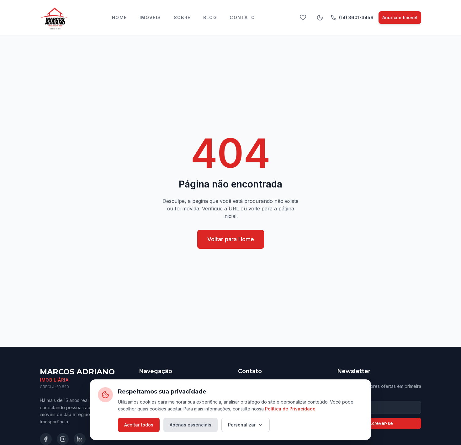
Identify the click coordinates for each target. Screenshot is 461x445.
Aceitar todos (138, 424)
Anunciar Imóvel (399, 17)
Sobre (182, 17)
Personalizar (242, 424)
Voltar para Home (230, 239)
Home (119, 17)
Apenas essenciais (190, 424)
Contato (242, 17)
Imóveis (150, 17)
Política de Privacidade (290, 408)
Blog (210, 17)
